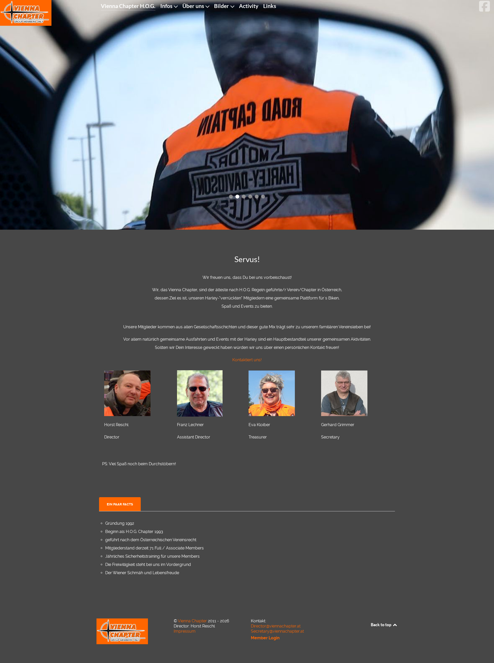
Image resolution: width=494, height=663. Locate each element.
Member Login (265, 637)
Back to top (381, 624)
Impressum (185, 631)
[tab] (120, 504)
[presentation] (120, 504)
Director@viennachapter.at (276, 626)
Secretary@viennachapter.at (277, 631)
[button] (231, 197)
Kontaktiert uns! (247, 359)
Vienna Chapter (193, 620)
